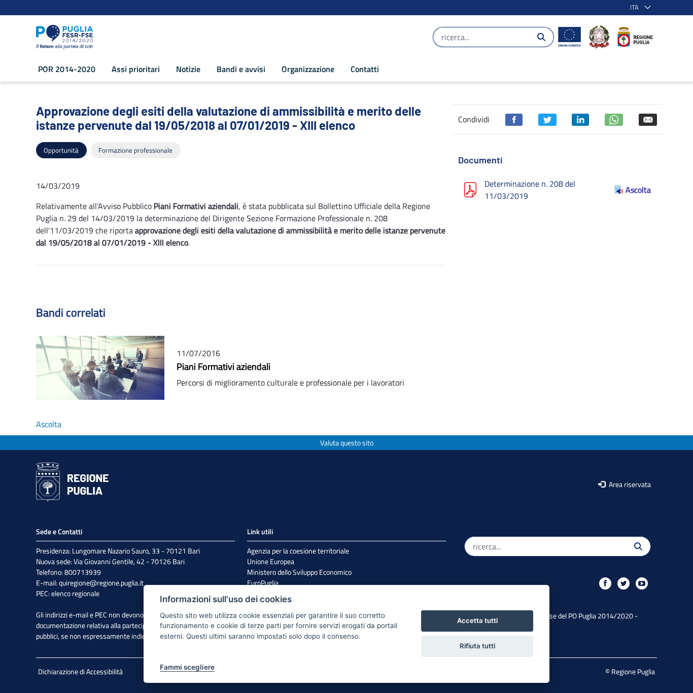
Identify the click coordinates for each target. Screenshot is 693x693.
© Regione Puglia (630, 671)
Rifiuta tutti (477, 646)
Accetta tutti (477, 620)
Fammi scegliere (187, 667)
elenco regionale (75, 593)
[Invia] (541, 37)
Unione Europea (270, 561)
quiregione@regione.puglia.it (101, 582)
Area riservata (629, 484)
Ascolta (638, 190)
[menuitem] (66, 69)
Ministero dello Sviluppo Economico (299, 572)
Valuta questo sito (346, 442)
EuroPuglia (263, 582)
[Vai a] (66, 37)
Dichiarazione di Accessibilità (80, 671)
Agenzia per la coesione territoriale (298, 550)
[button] (638, 8)
